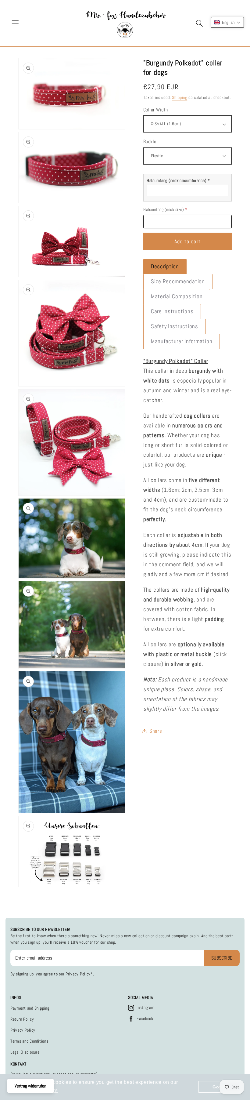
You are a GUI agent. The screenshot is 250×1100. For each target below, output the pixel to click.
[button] (15, 23)
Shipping (179, 97)
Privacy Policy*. (80, 974)
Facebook (145, 1018)
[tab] (165, 266)
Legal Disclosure (25, 1052)
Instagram (145, 1007)
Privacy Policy (22, 1030)
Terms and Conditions (29, 1041)
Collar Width (155, 110)
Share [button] (155, 731)
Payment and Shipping (29, 1008)
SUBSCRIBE (221, 958)
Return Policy (22, 1019)
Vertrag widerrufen (30, 1086)
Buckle (149, 142)
